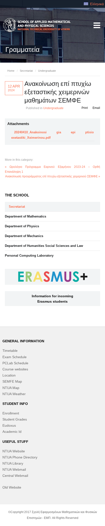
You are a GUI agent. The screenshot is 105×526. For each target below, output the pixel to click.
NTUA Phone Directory (19, 457)
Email (96, 108)
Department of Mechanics (24, 236)
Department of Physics (22, 226)
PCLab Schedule (15, 363)
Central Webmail (15, 476)
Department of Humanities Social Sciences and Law (44, 246)
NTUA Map (10, 388)
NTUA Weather (14, 394)
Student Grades (14, 419)
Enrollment (10, 413)
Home (10, 70)
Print (85, 108)
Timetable (10, 351)
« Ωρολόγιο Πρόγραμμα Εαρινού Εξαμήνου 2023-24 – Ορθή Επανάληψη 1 (52, 169)
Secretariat (26, 70)
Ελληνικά (96, 4)
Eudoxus (9, 425)
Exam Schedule (14, 357)
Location (9, 375)
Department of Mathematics (25, 216)
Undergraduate (47, 70)
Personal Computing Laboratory (29, 255)
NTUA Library (12, 463)
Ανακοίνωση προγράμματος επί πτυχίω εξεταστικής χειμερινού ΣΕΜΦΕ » (52, 176)
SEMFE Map (12, 381)
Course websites (15, 369)
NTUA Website (13, 451)
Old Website (11, 487)
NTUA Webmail (14, 469)
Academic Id (11, 432)
